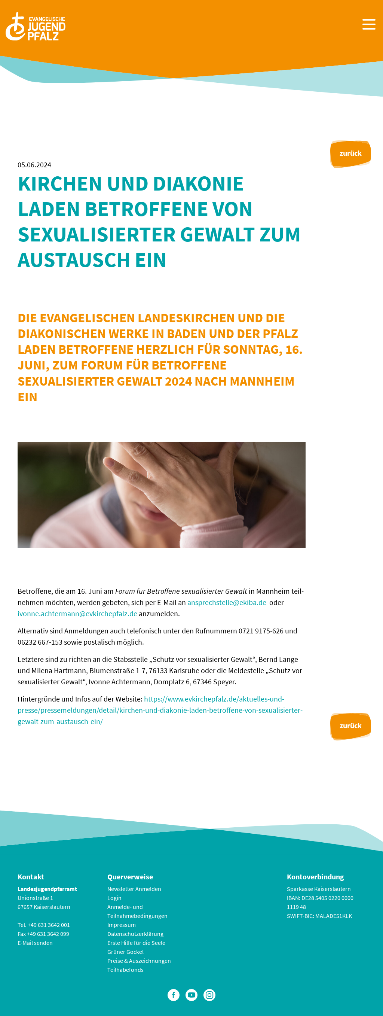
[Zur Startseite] (35, 25)
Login (114, 897)
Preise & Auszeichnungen (139, 960)
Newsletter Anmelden (134, 888)
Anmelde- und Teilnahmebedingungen (137, 911)
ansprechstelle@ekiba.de (226, 602)
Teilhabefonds (125, 969)
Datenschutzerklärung (135, 933)
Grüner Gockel (125, 951)
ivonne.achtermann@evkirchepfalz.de (77, 613)
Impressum (121, 924)
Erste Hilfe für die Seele (136, 942)
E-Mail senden (35, 942)
